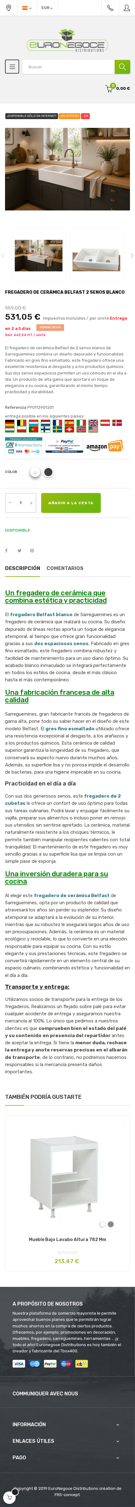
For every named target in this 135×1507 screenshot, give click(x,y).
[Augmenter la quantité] (31, 503)
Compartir (9, 551)
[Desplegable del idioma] (27, 8)
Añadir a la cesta (71, 503)
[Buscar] (122, 67)
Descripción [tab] (22, 568)
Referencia (15, 407)
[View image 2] (96, 256)
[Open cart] (9, 1497)
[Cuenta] (127, 8)
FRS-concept (67, 1494)
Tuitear (22, 551)
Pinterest (35, 551)
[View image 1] (38, 256)
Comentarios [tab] (65, 568)
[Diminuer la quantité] (10, 502)
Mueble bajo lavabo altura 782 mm (67, 1239)
